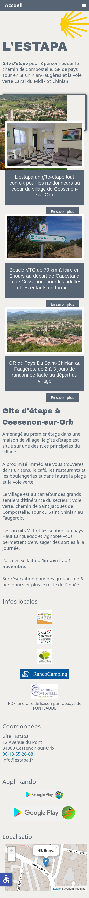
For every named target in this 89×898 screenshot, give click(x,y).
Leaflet (57, 888)
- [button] (12, 857)
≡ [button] (84, 5)
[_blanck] (44, 636)
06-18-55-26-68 (17, 754)
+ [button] (11, 850)
